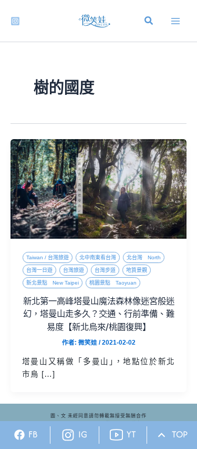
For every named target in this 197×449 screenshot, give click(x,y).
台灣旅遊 (73, 270)
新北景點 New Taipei (52, 283)
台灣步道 (105, 270)
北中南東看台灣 (97, 257)
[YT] (116, 435)
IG (82, 434)
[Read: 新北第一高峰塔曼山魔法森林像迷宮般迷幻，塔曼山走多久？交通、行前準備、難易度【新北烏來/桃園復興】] (98, 188)
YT (131, 434)
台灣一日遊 (39, 270)
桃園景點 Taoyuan (113, 283)
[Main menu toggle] (175, 21)
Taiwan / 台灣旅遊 (47, 257)
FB (33, 434)
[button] (149, 22)
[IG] (68, 435)
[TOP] (161, 435)
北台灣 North (144, 257)
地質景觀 (136, 270)
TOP (180, 434)
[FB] (19, 435)
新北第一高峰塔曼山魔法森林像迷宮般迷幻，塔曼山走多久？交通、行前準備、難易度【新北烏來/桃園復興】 (98, 314)
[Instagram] (15, 21)
